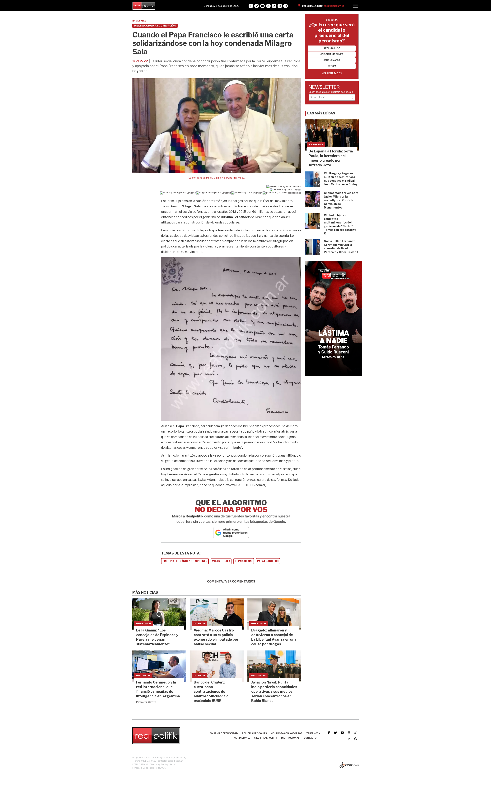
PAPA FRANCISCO (268, 561)
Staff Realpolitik (265, 737)
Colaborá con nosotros (286, 733)
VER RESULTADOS (332, 73)
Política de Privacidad (223, 733)
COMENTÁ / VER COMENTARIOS (231, 581)
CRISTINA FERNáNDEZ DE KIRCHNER (184, 561)
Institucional (290, 737)
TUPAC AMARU (244, 561)
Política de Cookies (254, 733)
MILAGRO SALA (221, 561)
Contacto (310, 737)
